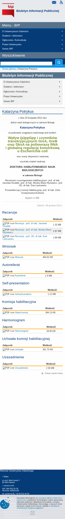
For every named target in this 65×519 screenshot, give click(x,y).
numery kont (9, 486)
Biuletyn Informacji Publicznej (37, 11)
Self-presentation (23, 294)
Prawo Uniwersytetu (13, 96)
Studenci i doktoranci (14, 86)
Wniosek (19, 257)
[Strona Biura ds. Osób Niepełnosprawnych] (61, 3)
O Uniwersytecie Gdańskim (17, 82)
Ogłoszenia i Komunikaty (16, 91)
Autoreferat (20, 275)
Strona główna (9, 69)
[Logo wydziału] (8, 10)
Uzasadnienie (21, 368)
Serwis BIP (9, 101)
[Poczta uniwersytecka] (54, 3)
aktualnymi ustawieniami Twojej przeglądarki (38, 507)
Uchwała (19, 349)
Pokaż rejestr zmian (54, 373)
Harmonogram (21, 331)
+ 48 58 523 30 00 (22, 494)
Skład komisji (21, 312)
